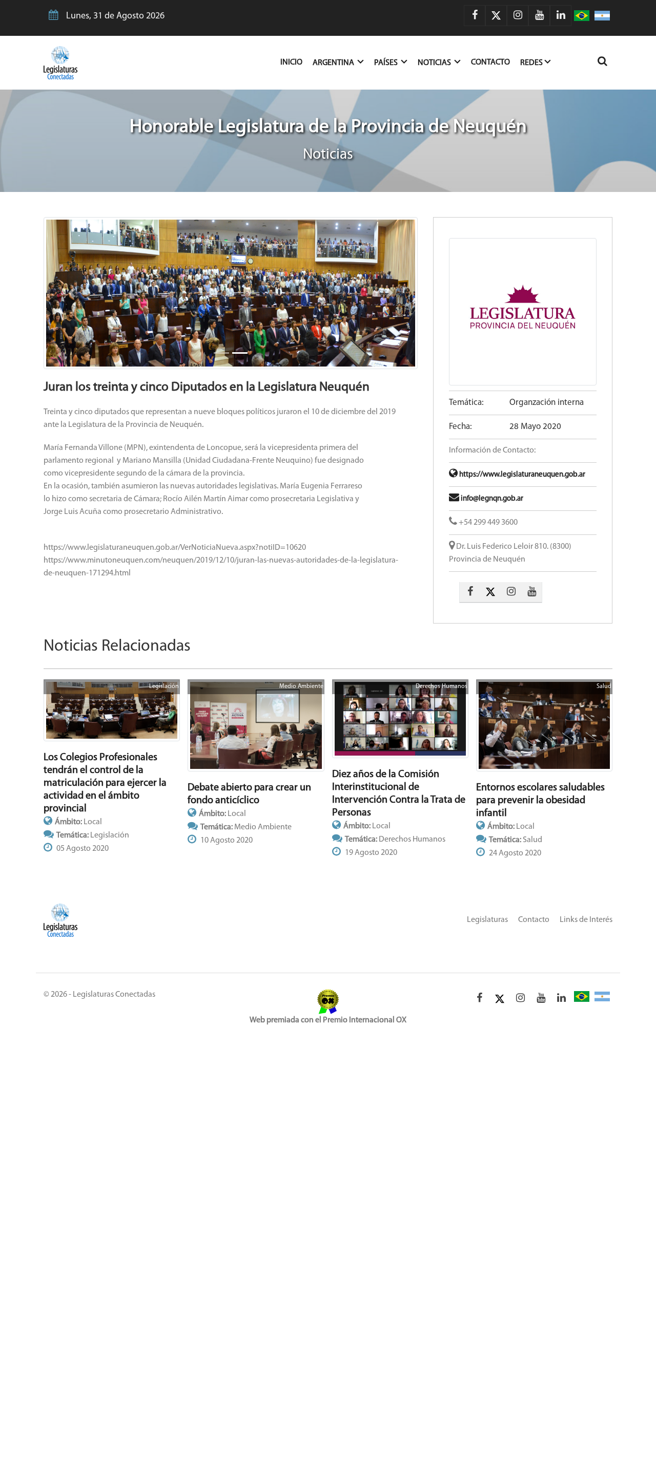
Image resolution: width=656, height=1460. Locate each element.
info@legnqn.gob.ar (491, 499)
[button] (72, 293)
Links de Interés (586, 920)
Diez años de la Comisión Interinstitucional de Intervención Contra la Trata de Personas (398, 793)
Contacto (490, 62)
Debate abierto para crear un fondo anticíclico (249, 794)
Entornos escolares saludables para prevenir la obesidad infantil (540, 801)
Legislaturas (487, 920)
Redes (531, 63)
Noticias (435, 63)
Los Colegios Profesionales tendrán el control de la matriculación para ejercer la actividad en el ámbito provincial (105, 783)
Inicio (296, 62)
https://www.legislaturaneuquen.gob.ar (521, 475)
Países (386, 63)
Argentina (334, 63)
